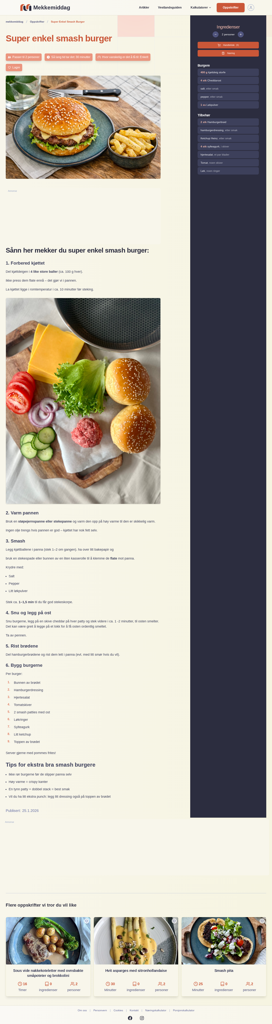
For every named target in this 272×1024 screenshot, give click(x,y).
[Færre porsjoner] (216, 34)
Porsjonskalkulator (183, 1010)
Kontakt (134, 1010)
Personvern (100, 1010)
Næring (231, 53)
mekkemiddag (14, 21)
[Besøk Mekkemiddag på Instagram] (142, 1018)
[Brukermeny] (251, 7)
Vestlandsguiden (170, 7)
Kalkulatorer (199, 7)
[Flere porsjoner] (241, 34)
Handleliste (231, 45)
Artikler (144, 7)
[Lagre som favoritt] (86, 921)
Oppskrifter (231, 7)
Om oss (82, 1010)
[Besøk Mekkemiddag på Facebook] (130, 1018)
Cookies (118, 1010)
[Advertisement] (83, 218)
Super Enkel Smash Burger (68, 21)
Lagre (16, 67)
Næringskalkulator (155, 1010)
